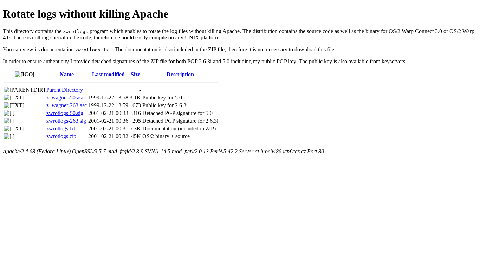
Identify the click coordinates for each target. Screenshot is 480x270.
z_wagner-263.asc (66, 105)
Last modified (108, 74)
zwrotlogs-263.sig (66, 121)
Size (135, 74)
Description (180, 74)
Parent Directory (64, 90)
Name (67, 74)
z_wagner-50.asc (65, 98)
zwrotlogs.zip (61, 136)
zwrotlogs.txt (60, 128)
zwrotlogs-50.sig (64, 113)
